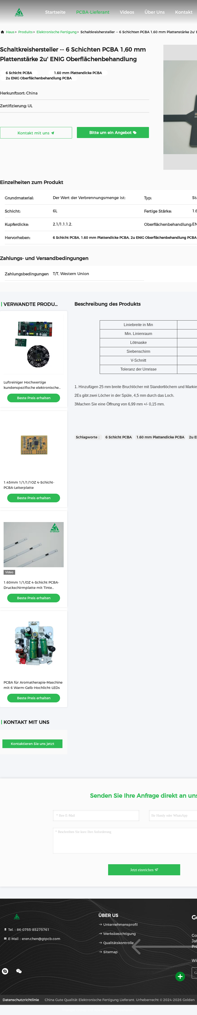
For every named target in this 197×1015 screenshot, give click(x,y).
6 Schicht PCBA (118, 437)
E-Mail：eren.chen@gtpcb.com (33, 939)
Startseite (55, 12)
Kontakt (183, 12)
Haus (10, 32)
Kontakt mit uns (34, 133)
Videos (127, 12)
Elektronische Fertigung (57, 32)
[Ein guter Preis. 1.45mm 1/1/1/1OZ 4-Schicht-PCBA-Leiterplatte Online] (34, 445)
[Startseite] (19, 12)
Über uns (155, 12)
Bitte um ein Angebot (111, 132)
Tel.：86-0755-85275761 (28, 929)
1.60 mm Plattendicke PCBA (160, 437)
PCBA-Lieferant (92, 12)
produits (25, 32)
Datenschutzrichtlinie (21, 1000)
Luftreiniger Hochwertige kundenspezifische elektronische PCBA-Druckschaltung (31, 387)
